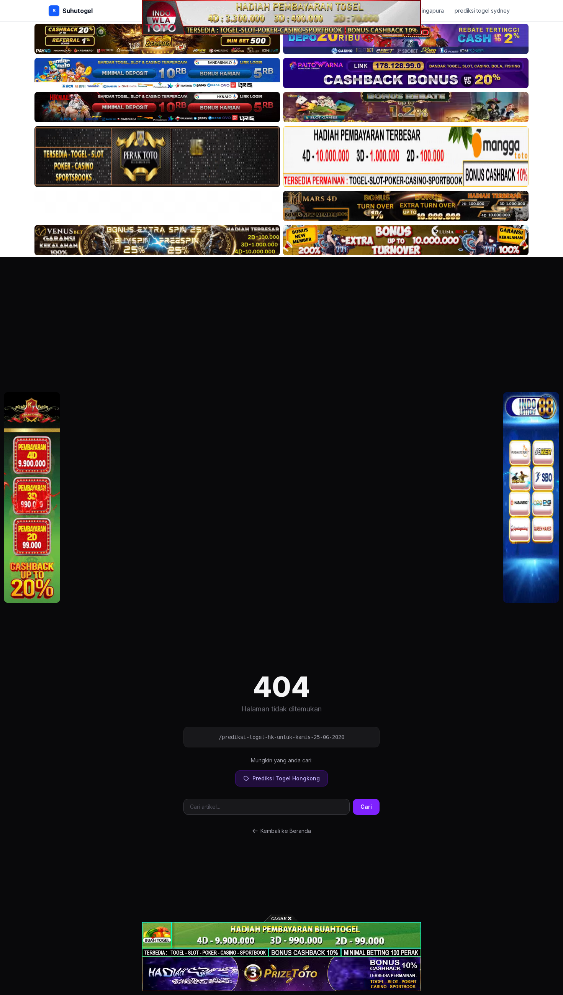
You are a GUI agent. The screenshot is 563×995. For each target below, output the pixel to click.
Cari (366, 806)
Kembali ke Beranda (285, 831)
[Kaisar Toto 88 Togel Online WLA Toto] (32, 497)
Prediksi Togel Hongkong (286, 778)
